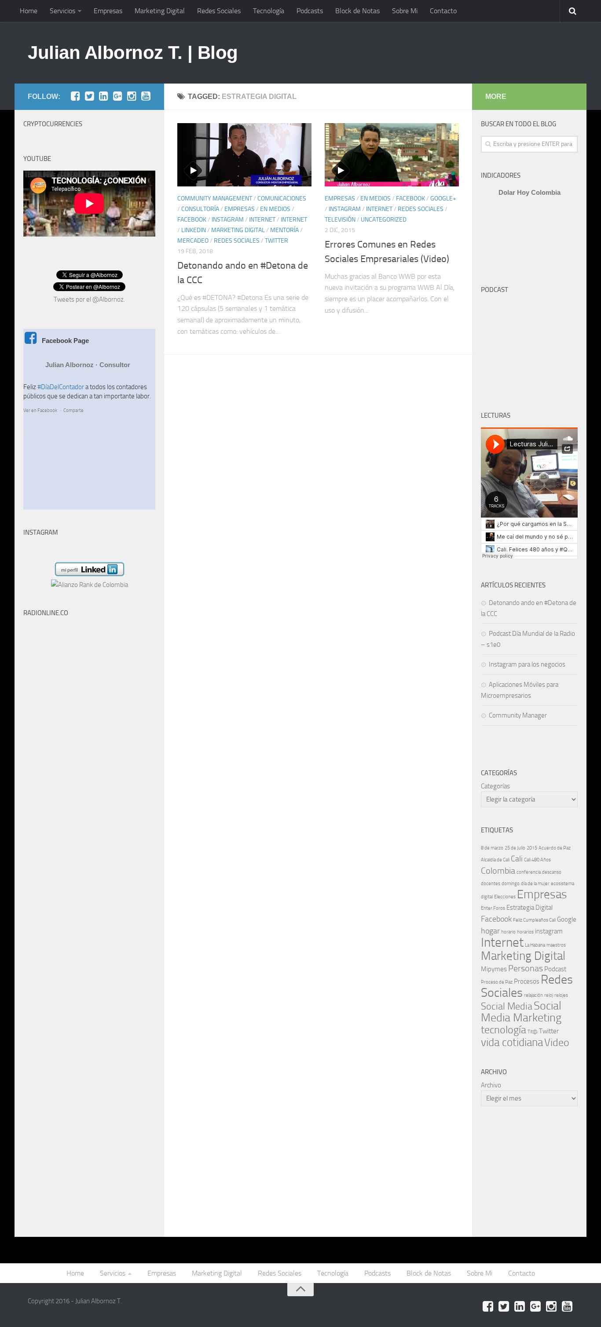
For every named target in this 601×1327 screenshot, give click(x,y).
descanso (551, 872)
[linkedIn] (103, 96)
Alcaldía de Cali (495, 860)
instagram (549, 931)
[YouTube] (145, 96)
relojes (561, 995)
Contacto (443, 11)
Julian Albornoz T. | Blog (133, 52)
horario (508, 932)
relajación (533, 995)
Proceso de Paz (497, 982)
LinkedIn (193, 230)
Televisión (340, 219)
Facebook (191, 219)
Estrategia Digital (529, 907)
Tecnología (268, 11)
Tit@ (533, 1032)
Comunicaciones (281, 198)
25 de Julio (515, 848)
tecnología (503, 1030)
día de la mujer (535, 883)
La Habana (535, 945)
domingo (511, 883)
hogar (490, 931)
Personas (525, 968)
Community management (214, 198)
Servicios (62, 11)
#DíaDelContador (60, 387)
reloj (548, 995)
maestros (556, 945)
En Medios (275, 209)
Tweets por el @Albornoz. (89, 299)
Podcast (555, 969)
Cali (517, 859)
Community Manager (518, 715)
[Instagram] (131, 96)
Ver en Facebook (40, 410)
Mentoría (284, 230)
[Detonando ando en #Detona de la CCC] (244, 154)
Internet (262, 219)
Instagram (228, 219)
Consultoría (200, 209)
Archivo (491, 1085)
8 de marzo (492, 848)
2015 (532, 848)
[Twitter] (89, 96)
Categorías (495, 786)
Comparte (73, 410)
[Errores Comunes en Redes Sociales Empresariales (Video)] (392, 154)
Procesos (526, 981)
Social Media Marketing (521, 1011)
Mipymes (494, 969)
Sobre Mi (405, 11)
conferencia (529, 872)
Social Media (506, 1006)
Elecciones (505, 897)
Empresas (108, 11)
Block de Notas (357, 11)
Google (566, 919)
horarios (525, 932)
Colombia (498, 870)
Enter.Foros (493, 908)
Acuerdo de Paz (555, 848)
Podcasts (310, 11)
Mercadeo (193, 240)
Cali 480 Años (537, 860)
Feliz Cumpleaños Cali (534, 920)
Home (28, 11)
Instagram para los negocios (527, 664)
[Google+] (117, 96)
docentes (490, 883)
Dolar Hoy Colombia (529, 192)
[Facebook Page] (75, 96)
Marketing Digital (160, 11)
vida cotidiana (512, 1042)
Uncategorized (384, 219)
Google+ (443, 198)
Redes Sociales (219, 11)
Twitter (276, 240)
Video (556, 1042)
